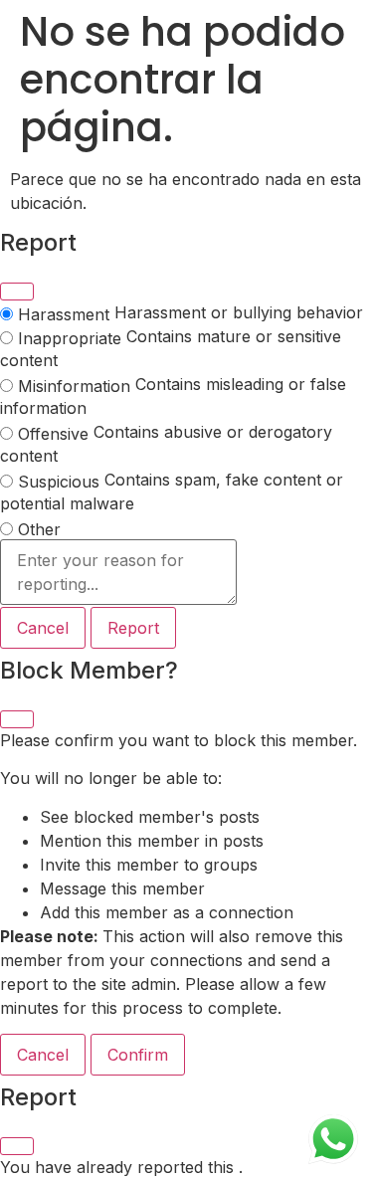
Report (133, 628)
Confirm (137, 1055)
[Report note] (118, 573)
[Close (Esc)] (17, 291)
